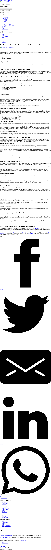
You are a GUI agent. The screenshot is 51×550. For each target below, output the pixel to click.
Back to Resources (4, 498)
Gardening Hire (4, 523)
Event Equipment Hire (5, 507)
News (3, 27)
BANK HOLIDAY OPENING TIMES (6, 0)
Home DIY (4, 524)
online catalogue (30, 233)
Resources (3, 28)
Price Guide (4, 42)
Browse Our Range (5, 18)
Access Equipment (5, 502)
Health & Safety (4, 511)
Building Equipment (5, 503)
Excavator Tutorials (5, 509)
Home (3, 15)
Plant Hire (5, 19)
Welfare (5, 21)
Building (5, 20)
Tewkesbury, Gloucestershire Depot (6, 535)
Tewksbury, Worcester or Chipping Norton (20, 232)
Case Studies (4, 504)
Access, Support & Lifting (8, 23)
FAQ (3, 542)
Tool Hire (3, 515)
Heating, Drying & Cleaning (8, 24)
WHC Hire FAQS (5, 517)
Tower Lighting (4, 516)
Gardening (3, 510)
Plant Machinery (4, 521)
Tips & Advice (4, 514)
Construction (4, 505)
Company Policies (5, 543)
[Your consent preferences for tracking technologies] (2, 548)
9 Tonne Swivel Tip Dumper (6, 533)
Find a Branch (4, 26)
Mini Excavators (4, 512)
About (3, 16)
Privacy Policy (2, 549)
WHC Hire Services (38, 228)
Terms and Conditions (9, 549)
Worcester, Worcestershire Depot (5, 537)
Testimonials (6, 17)
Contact (3, 30)
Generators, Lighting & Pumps (9, 25)
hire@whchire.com (23, 540)
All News (3, 41)
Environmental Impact (5, 506)
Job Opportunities (5, 29)
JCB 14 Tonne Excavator (6, 532)
